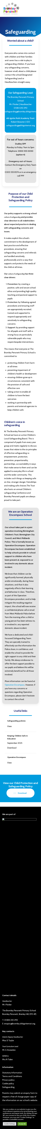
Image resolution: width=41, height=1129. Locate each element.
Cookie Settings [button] (9, 1124)
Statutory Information (12, 1072)
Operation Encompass (15, 685)
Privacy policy (8, 1080)
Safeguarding (8, 1087)
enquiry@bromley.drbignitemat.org (19, 1023)
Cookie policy (8, 1083)
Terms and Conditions (12, 1076)
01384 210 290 (11, 1020)
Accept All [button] (22, 1124)
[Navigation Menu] (8, 8)
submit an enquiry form (24, 1093)
